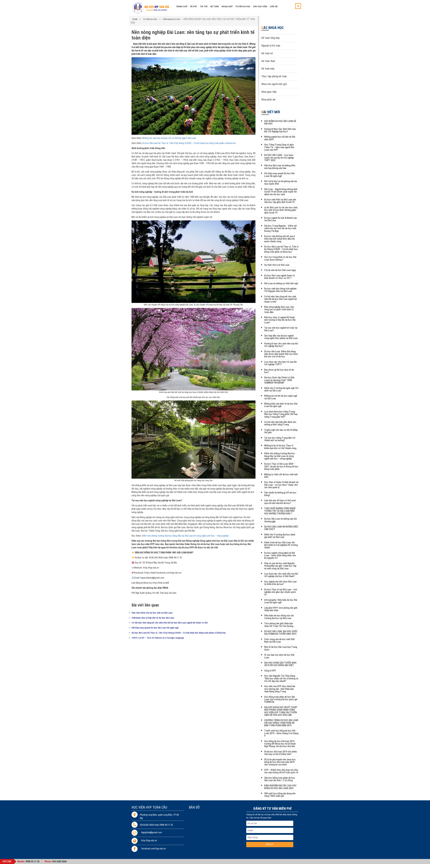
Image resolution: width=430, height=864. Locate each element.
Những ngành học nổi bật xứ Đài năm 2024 (279, 138)
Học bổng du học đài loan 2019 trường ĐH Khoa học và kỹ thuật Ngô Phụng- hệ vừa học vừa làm (280, 744)
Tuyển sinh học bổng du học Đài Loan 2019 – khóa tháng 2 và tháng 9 (281, 733)
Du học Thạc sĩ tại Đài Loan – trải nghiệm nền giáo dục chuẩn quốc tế (280, 592)
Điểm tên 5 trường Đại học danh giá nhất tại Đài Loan (279, 535)
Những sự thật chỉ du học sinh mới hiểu (281, 475)
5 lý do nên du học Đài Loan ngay (280, 270)
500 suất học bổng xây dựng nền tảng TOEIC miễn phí (279, 794)
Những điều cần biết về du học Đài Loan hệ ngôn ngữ (280, 405)
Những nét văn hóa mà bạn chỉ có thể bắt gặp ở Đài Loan (169, 138)
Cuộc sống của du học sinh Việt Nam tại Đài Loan (279, 640)
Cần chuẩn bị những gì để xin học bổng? (280, 493)
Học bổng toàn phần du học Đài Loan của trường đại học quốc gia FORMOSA (280, 699)
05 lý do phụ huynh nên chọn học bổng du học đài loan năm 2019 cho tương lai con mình (280, 762)
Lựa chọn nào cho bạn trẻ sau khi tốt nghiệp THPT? (280, 363)
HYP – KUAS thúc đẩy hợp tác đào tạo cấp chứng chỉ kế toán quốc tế (281, 771)
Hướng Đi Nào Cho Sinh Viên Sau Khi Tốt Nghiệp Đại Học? (280, 130)
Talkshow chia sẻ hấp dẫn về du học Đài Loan (153, 618)
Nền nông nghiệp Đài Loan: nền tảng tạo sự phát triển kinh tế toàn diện (279, 309)
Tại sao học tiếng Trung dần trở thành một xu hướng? (279, 439)
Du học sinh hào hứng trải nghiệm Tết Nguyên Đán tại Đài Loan (280, 289)
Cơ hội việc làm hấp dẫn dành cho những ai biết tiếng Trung (280, 423)
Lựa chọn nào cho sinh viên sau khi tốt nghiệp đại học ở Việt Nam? (281, 575)
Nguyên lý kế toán (270, 45)
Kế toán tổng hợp (270, 37)
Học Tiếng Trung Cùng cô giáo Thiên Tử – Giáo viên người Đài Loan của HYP (279, 147)
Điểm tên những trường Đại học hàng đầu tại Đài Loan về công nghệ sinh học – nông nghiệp (279, 456)
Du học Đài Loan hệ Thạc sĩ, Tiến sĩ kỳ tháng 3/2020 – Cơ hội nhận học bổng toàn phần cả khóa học (189, 143)
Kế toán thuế (268, 61)
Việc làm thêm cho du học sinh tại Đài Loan (152, 613)
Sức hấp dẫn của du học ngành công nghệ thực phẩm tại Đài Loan (281, 337)
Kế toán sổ (267, 53)
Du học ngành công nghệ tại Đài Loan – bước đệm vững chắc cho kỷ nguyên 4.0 (280, 555)
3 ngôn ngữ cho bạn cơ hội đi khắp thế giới (280, 431)
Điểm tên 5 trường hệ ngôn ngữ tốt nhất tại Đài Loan (281, 389)
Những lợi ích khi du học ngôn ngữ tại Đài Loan (280, 397)
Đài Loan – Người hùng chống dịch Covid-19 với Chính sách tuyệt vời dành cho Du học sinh (280, 192)
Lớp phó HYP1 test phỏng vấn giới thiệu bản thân (280, 609)
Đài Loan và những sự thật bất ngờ (281, 283)
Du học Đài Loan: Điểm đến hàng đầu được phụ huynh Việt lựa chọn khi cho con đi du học (281, 354)
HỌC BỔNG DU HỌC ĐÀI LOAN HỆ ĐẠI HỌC (280, 122)
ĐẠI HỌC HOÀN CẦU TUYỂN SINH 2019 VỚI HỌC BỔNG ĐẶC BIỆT (280, 664)
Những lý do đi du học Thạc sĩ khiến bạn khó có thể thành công (280, 446)
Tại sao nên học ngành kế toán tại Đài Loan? (280, 329)
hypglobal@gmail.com (151, 832)
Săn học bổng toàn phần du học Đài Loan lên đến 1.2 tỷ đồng (279, 779)
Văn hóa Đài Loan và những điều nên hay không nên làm (279, 166)
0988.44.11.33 (32, 861)
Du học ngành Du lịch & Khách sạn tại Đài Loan (280, 219)
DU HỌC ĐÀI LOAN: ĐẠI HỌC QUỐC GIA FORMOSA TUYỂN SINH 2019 (280, 632)
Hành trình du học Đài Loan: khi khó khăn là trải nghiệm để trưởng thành (281, 545)
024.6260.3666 (59, 861)
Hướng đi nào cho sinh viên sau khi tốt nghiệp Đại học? (281, 344)
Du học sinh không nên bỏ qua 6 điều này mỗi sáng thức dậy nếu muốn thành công (279, 239)
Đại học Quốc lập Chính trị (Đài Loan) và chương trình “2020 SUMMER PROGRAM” (279, 380)
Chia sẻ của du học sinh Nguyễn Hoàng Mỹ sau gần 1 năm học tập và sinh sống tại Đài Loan (280, 566)
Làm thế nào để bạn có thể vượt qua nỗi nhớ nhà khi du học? (280, 501)
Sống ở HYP (270, 670)
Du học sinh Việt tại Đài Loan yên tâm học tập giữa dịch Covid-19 (280, 200)
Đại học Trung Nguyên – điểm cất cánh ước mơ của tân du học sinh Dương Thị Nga (280, 228)
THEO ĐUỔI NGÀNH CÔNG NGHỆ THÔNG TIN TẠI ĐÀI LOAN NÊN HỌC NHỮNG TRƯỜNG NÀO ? (279, 511)
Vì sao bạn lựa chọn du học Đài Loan (279, 656)
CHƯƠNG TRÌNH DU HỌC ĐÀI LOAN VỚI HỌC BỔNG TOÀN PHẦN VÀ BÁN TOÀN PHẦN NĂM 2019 (281, 723)
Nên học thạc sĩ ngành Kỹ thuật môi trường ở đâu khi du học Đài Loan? (279, 320)
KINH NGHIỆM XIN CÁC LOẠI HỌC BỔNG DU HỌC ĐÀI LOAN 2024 (280, 786)
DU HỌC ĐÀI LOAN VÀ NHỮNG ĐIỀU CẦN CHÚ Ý (281, 528)
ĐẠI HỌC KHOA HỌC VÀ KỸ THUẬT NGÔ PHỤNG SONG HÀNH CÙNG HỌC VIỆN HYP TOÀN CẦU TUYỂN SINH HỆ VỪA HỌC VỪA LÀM (280, 711)
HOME (135, 19)
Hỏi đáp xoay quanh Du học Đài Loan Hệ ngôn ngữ (155, 627)
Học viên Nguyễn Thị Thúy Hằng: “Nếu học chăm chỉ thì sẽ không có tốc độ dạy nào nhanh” (281, 678)
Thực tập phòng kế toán (274, 76)
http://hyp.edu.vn (149, 840)
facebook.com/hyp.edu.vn (153, 848)
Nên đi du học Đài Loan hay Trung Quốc (280, 648)
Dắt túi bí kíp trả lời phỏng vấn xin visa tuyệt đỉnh (280, 182)
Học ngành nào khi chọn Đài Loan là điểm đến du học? (280, 582)
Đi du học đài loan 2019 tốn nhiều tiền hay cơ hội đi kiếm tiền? (280, 752)
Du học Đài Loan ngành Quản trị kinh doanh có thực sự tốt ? (279, 276)
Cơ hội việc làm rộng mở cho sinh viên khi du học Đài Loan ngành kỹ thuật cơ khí (170, 622)
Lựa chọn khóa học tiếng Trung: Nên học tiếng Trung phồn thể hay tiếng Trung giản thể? (280, 414)
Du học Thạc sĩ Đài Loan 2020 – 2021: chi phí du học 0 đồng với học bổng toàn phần (281, 466)
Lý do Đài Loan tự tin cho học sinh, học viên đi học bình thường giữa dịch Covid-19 (281, 210)
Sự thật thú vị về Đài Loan (276, 265)
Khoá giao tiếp (268, 91)
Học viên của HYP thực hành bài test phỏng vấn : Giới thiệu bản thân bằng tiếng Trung (279, 689)
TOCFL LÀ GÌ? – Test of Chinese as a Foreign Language (158, 638)
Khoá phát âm (268, 99)
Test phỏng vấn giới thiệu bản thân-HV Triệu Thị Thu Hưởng (278, 624)
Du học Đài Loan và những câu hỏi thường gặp (280, 520)
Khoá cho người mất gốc (274, 84)
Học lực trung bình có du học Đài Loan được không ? (280, 258)
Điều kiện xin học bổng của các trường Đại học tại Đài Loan (279, 616)
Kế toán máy (267, 68)
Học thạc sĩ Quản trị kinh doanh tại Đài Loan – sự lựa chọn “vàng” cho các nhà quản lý (281, 485)
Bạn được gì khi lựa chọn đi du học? (279, 371)
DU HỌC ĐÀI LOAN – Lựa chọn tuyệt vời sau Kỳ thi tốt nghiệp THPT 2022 (279, 158)
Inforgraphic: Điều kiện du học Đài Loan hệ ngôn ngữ (280, 601)
